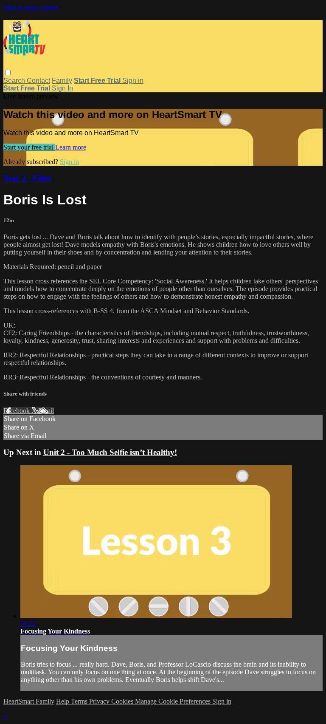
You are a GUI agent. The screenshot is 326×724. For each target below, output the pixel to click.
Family (62, 80)
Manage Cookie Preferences (173, 701)
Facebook (17, 410)
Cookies (123, 701)
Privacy (100, 701)
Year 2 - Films (27, 177)
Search (15, 80)
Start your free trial (29, 147)
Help (63, 701)
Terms (80, 701)
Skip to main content (31, 7)
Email (46, 410)
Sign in (132, 80)
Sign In (62, 88)
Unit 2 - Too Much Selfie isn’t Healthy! (110, 452)
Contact (38, 80)
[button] (8, 72)
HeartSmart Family (28, 701)
